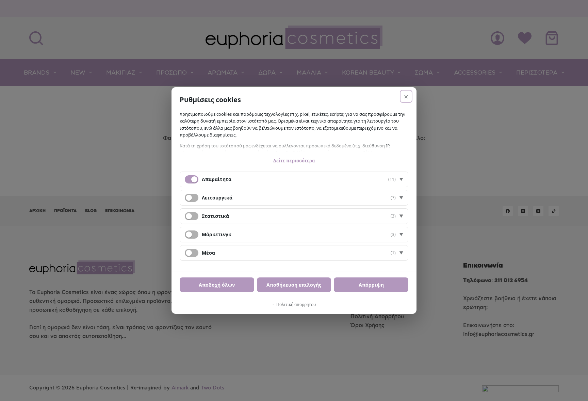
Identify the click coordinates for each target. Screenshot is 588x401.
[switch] (191, 198)
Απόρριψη (371, 285)
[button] (294, 179)
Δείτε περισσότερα (294, 161)
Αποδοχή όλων (217, 285)
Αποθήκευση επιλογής (293, 285)
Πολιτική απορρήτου (296, 304)
